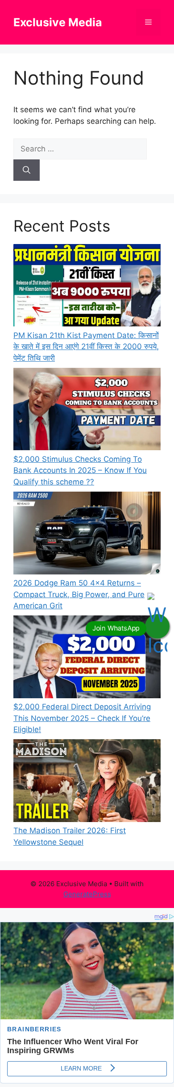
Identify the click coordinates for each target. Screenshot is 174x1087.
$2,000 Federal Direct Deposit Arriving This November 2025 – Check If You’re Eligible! (82, 718)
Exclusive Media (57, 22)
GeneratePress (87, 894)
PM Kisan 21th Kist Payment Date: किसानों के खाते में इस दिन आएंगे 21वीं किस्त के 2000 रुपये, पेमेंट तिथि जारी (86, 346)
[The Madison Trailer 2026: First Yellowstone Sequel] (87, 782)
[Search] (26, 170)
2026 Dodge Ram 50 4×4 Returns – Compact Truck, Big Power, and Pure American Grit (79, 594)
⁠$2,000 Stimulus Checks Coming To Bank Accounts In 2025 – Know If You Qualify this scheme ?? (80, 470)
